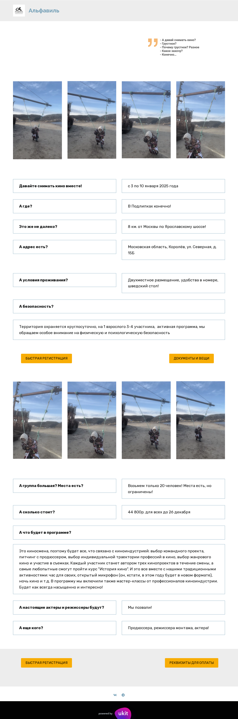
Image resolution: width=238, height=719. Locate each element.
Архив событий (99, 10)
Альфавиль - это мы (19, 10)
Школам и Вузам (135, 10)
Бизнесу (163, 10)
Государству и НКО (193, 10)
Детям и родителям (61, 10)
